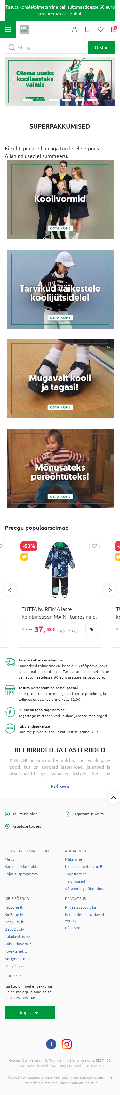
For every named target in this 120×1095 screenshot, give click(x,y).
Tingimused (75, 881)
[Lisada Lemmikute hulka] (94, 546)
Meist (9, 859)
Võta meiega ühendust (84, 889)
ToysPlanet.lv (16, 951)
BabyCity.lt (14, 922)
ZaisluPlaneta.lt (18, 944)
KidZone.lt (14, 907)
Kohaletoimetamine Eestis (87, 866)
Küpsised (72, 928)
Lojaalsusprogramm (21, 874)
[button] (13, 82)
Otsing (101, 47)
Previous (9, 590)
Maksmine (73, 859)
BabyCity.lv (14, 929)
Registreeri (30, 1012)
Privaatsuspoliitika (80, 907)
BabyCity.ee (15, 966)
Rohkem (60, 786)
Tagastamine (76, 874)
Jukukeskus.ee (17, 937)
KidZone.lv (14, 914)
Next (110, 590)
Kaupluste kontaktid (22, 866)
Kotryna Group (17, 959)
